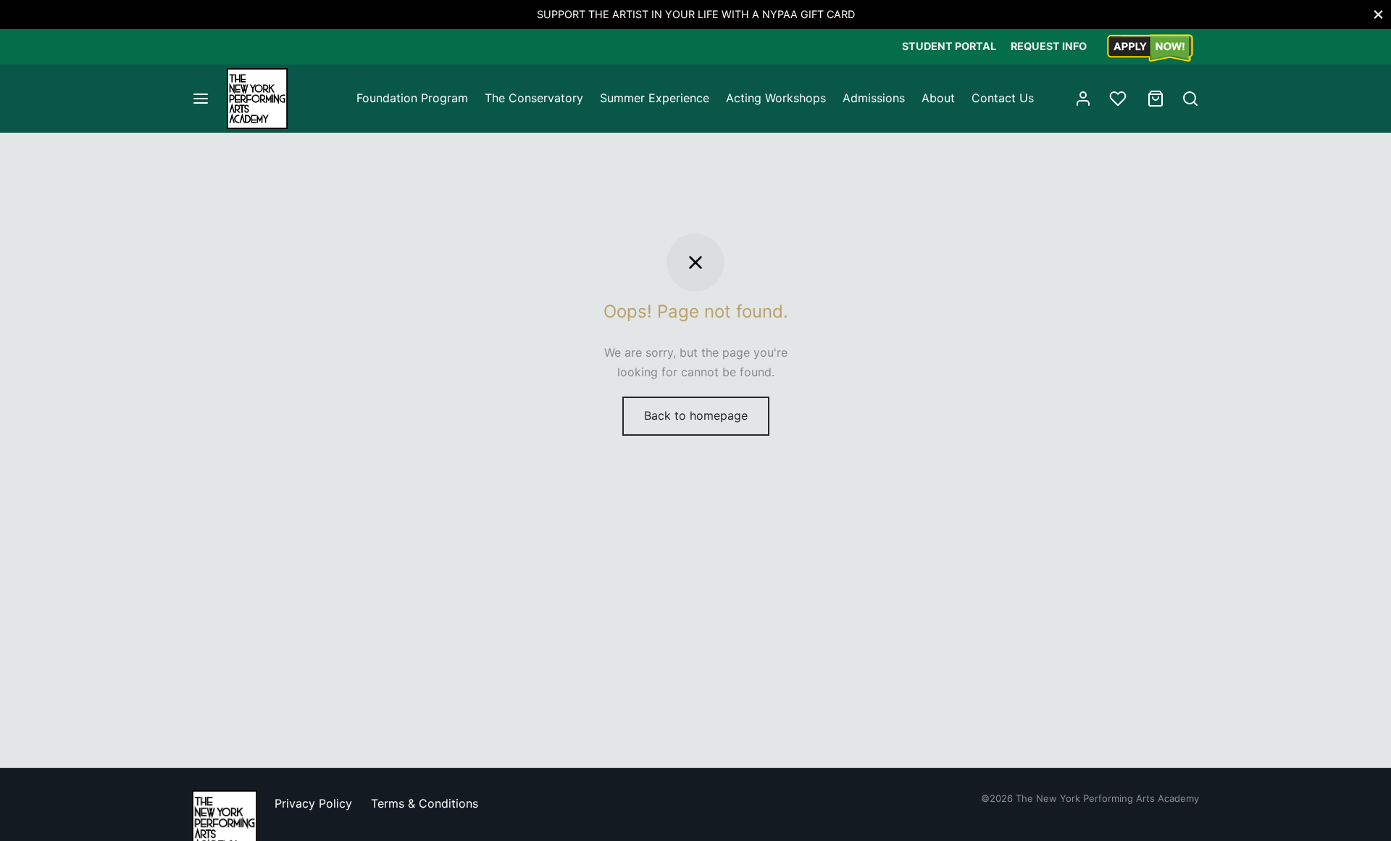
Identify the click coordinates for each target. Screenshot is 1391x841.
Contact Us (1003, 98)
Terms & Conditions (424, 803)
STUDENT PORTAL (949, 46)
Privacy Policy (313, 803)
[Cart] (1155, 98)
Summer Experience (654, 98)
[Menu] (200, 99)
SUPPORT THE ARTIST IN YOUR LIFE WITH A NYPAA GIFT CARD (696, 14)
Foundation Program (412, 98)
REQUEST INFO (1049, 46)
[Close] (1378, 14)
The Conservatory (534, 98)
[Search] (1190, 98)
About (938, 98)
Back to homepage (696, 415)
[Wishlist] (1119, 98)
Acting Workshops (776, 98)
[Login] (1083, 98)
